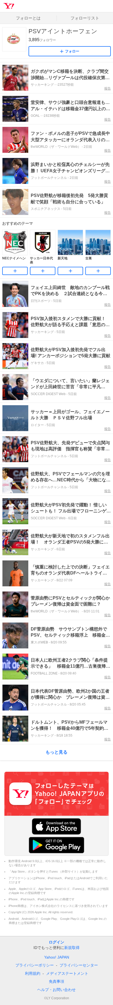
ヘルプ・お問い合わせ (56, 989)
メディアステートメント (67, 973)
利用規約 (32, 973)
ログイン (56, 942)
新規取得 (72, 947)
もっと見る (56, 752)
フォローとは (28, 18)
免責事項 (56, 981)
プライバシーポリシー (34, 965)
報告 (107, 88)
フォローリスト (84, 18)
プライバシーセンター (79, 965)
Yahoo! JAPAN (56, 957)
